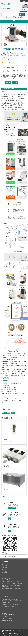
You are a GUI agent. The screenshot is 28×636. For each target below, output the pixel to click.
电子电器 (3, 71)
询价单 (8, 82)
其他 (8, 71)
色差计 (8, 412)
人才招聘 (4, 571)
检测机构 (21, 70)
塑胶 (14, 70)
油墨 (11, 70)
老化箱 (18, 17)
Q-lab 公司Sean (6, 602)
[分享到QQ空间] (7, 48)
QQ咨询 (15, 82)
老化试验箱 (13, 17)
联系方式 (4, 572)
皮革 (17, 70)
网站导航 (24, 1)
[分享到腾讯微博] (13, 48)
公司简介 (4, 564)
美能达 (12, 412)
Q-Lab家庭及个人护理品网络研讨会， (11, 604)
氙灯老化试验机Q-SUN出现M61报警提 (12, 583)
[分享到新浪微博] (10, 48)
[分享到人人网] (16, 48)
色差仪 (3, 412)
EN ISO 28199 (6, 586)
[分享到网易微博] (19, 48)
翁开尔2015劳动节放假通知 (9, 606)
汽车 (25, 70)
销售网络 (4, 565)
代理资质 (4, 567)
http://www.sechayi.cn (6, 403)
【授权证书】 (11, 62)
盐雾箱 (21, 17)
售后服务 (4, 569)
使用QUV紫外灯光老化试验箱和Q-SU (11, 599)
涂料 (8, 70)
